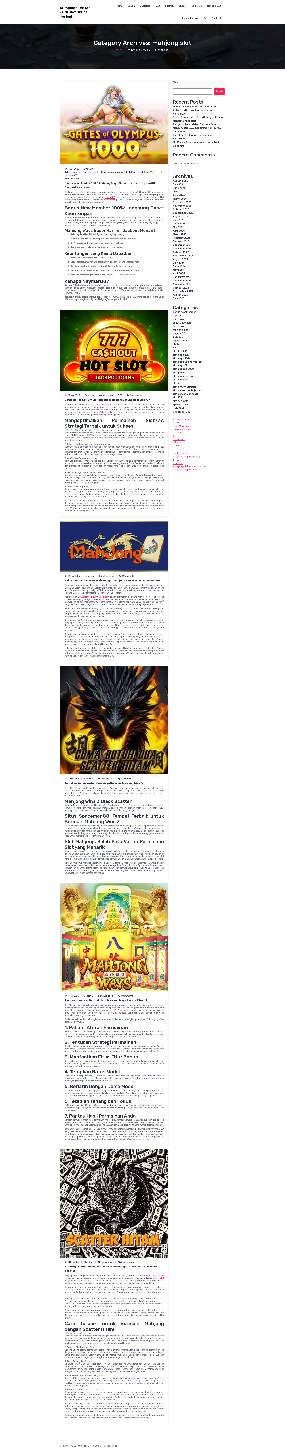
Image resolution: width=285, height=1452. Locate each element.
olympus (178, 337)
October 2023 (181, 287)
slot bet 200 (139, 172)
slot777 (149, 172)
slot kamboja (180, 379)
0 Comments (73, 178)
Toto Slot (178, 408)
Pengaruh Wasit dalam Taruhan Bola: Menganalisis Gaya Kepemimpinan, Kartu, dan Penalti (197, 128)
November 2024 (182, 248)
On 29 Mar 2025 (72, 395)
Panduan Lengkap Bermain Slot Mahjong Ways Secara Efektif (106, 1000)
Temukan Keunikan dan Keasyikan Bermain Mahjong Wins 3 (104, 783)
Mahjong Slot (214, 6)
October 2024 (181, 252)
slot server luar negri (185, 393)
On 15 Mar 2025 (72, 779)
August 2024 (180, 259)
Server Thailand (212, 18)
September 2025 (183, 213)
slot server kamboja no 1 (187, 390)
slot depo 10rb (181, 358)
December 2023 (182, 280)
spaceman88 (71, 175)
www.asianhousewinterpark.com (93, 597)
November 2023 (182, 284)
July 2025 (178, 220)
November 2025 (182, 205)
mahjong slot (121, 172)
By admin (88, 169)
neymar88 (110, 197)
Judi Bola (145, 6)
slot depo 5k (180, 365)
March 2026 (180, 198)
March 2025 (180, 234)
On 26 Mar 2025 (72, 576)
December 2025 (182, 202)
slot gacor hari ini (183, 376)
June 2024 (179, 266)
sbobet (177, 344)
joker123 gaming (181, 426)
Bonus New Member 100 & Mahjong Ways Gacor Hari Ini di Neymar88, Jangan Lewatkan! (110, 185)
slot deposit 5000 (183, 369)
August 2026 (180, 180)
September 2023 (183, 291)
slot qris (178, 383)
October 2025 (181, 209)
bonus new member (76, 172)
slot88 (176, 460)
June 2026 (179, 188)
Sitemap (169, 6)
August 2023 (180, 294)
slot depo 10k (181, 354)
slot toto (177, 432)
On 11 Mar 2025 (72, 996)
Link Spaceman (182, 322)
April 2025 (179, 230)
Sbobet (183, 6)
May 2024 (178, 269)
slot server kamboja (184, 386)
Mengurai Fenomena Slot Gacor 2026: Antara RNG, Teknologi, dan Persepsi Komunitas (195, 110)
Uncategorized (181, 411)
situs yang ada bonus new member (189, 466)
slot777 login (180, 401)
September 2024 (183, 255)
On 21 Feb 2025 (72, 1262)
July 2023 (178, 298)
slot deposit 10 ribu (182, 419)
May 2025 (178, 227)
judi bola (177, 442)
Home (119, 6)
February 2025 (181, 237)
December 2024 (182, 245)
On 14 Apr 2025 (72, 169)
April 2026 (179, 195)
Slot (157, 6)
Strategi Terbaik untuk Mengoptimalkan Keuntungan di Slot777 (107, 400)
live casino (109, 172)
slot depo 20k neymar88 (187, 361)
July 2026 (179, 184)
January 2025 (181, 241)
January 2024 (181, 277)
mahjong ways (180, 453)
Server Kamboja (190, 18)
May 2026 (178, 191)
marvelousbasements (153, 790)
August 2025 (180, 216)
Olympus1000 (180, 340)
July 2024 (179, 262)
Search (178, 82)
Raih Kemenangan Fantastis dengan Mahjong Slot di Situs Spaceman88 (113, 580)
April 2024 (179, 273)
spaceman (178, 445)
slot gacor (104, 410)
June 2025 (179, 223)
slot (175, 436)
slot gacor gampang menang (186, 456)
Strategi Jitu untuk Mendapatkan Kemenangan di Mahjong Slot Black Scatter (111, 1268)
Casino (131, 6)
